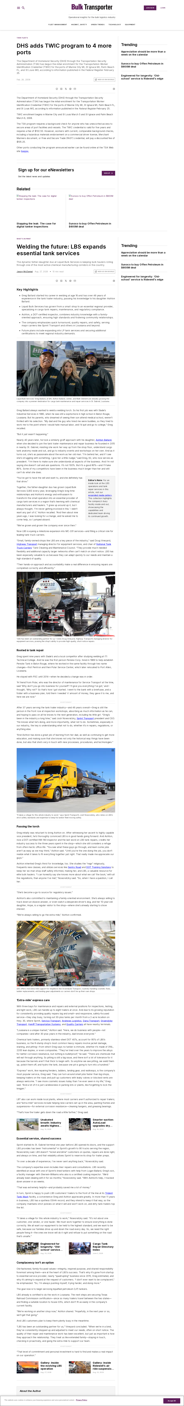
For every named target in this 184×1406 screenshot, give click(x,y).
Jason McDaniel (25, 271)
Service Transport (51, 1020)
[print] (114, 89)
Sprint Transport (85, 718)
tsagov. (25, 151)
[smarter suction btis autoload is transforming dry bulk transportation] (80, 1124)
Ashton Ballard (104, 440)
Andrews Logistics (72, 1020)
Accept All (172, 1401)
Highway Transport (27, 544)
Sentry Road (74, 867)
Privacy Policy (81, 1400)
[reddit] (70, 89)
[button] (18, 8)
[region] (92, 1401)
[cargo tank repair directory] (80, 1248)
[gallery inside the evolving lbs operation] (28, 1367)
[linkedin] (61, 89)
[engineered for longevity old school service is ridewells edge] (28, 1248)
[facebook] (57, 89)
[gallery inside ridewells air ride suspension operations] (80, 1367)
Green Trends (97, 24)
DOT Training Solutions (98, 867)
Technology (115, 24)
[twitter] (66, 89)
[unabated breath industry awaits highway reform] (28, 1124)
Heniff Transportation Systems (44, 1024)
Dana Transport (91, 1020)
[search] (23, 8)
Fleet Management (57, 24)
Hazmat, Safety (79, 24)
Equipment (130, 24)
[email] (75, 89)
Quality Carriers (74, 1024)
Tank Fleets (22, 38)
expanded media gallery (100, 495)
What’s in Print (24, 239)
